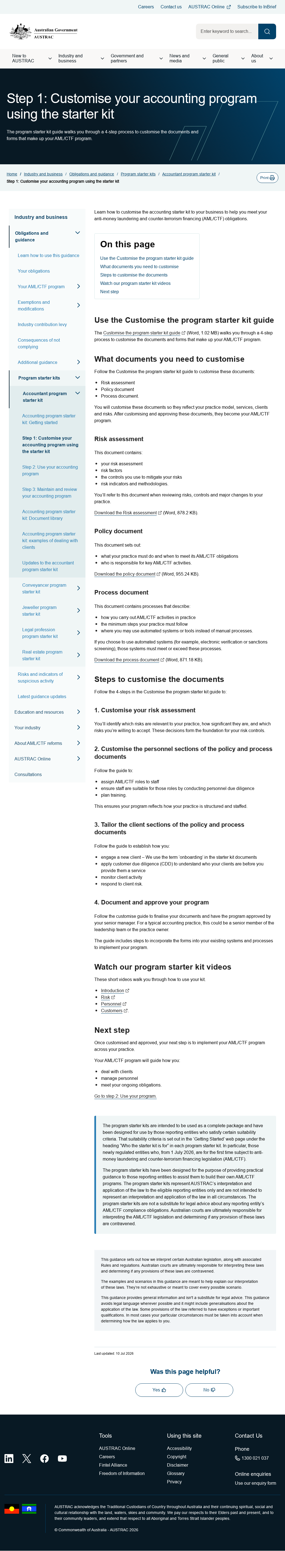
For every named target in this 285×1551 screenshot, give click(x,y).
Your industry (27, 727)
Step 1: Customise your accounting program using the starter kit (50, 445)
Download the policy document (127, 574)
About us (257, 58)
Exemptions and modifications (34, 305)
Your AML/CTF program (41, 286)
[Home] (43, 31)
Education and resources (39, 712)
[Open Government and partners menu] (161, 58)
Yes (156, 1390)
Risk (108, 997)
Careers (146, 6)
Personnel (114, 1004)
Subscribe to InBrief (256, 6)
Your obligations (34, 271)
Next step (109, 291)
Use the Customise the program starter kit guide (147, 258)
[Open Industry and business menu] (102, 58)
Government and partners (127, 58)
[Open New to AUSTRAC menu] (50, 58)
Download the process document (129, 659)
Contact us (171, 6)
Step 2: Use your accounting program (50, 470)
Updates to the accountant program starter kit (48, 566)
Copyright (176, 1456)
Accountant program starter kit (189, 174)
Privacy (174, 1481)
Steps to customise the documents (134, 275)
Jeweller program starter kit (39, 611)
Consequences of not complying (39, 343)
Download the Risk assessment (128, 512)
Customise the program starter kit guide (144, 333)
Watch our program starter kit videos (135, 283)
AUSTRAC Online (206, 6)
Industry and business (70, 58)
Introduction (115, 990)
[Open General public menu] (243, 58)
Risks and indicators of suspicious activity (40, 677)
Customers (114, 1010)
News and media (179, 58)
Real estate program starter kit (42, 655)
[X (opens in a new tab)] (26, 1458)
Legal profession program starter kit (40, 633)
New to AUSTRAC (23, 58)
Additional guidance (37, 362)
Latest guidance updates (42, 696)
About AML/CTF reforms (38, 743)
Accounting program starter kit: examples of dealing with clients (50, 541)
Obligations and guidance (91, 174)
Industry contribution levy (42, 324)
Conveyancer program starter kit (44, 588)
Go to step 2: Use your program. (125, 1096)
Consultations (28, 774)
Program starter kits (138, 174)
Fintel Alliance (113, 1465)
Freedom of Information (122, 1473)
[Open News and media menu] (204, 58)
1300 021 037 (255, 1458)
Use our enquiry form (255, 1483)
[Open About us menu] (271, 58)
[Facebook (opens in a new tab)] (44, 1458)
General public (221, 58)
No (206, 1390)
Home (12, 174)
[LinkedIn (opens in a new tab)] (8, 1458)
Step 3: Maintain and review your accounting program (49, 492)
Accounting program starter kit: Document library (48, 515)
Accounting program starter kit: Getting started (48, 419)
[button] (267, 177)
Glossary (176, 1473)
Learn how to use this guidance (48, 255)
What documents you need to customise (139, 266)
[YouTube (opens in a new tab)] (62, 1458)
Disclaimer (177, 1465)
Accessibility (179, 1448)
